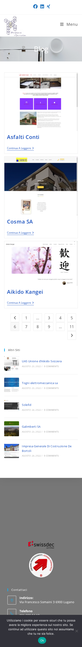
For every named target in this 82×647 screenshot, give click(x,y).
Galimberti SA (31, 427)
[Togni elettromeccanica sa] (11, 385)
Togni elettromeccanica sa (40, 383)
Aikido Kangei (25, 291)
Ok (42, 640)
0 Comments (51, 366)
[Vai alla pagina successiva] (71, 335)
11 (72, 326)
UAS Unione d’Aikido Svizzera (42, 361)
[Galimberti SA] (11, 428)
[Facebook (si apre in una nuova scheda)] (35, 6)
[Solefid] (11, 406)
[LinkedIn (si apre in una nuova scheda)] (42, 6)
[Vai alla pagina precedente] (14, 317)
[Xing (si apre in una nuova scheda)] (47, 6)
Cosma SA (20, 221)
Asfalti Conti (23, 136)
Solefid (26, 405)
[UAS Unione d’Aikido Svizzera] (11, 363)
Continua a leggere (20, 148)
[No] (76, 631)
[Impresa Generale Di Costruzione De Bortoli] (11, 450)
